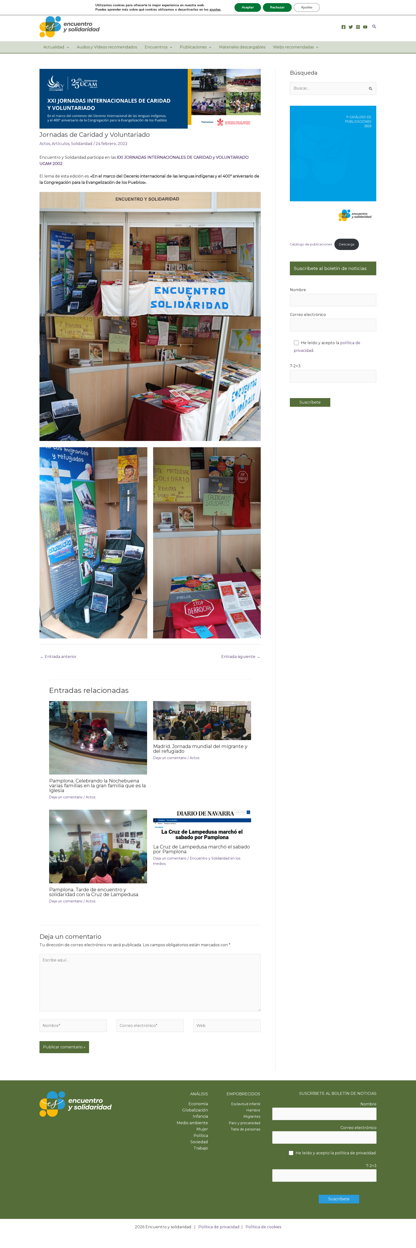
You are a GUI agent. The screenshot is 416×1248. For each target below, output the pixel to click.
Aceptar (248, 7)
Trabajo (201, 1148)
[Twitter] (351, 27)
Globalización (195, 1110)
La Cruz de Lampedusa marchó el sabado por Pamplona (201, 849)
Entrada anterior (58, 656)
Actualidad (53, 47)
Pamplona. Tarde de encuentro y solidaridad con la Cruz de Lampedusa (93, 892)
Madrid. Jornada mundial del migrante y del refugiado (200, 748)
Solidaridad (81, 143)
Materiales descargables (242, 47)
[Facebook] (343, 27)
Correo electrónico (308, 314)
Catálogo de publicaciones (311, 244)
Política (201, 1135)
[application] (66, 47)
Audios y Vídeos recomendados (107, 47)
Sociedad (199, 1142)
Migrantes (251, 1116)
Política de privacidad (219, 1227)
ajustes (215, 9)
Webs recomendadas (293, 47)
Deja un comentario (66, 797)
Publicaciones (193, 47)
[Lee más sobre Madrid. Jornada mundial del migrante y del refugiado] (202, 720)
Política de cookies (263, 1227)
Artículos (60, 143)
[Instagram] (358, 27)
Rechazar (277, 7)
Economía (198, 1104)
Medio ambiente (192, 1123)
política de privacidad (355, 1153)
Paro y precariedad (244, 1123)
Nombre (298, 290)
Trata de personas (245, 1129)
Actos (44, 143)
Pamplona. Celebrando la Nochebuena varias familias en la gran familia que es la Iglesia (97, 785)
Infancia (200, 1116)
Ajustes (306, 7)
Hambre (253, 1110)
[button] (374, 27)
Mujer (202, 1129)
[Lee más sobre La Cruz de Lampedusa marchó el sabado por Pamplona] (202, 824)
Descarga (346, 244)
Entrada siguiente (240, 656)
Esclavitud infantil (245, 1104)
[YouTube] (365, 27)
